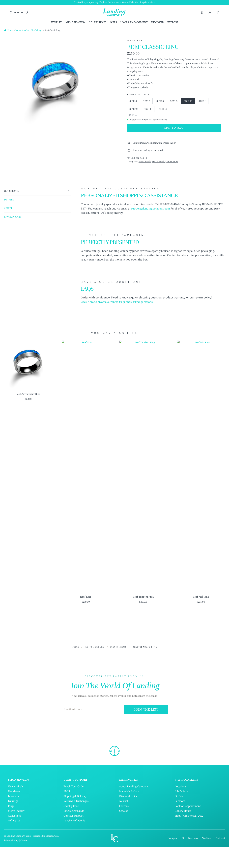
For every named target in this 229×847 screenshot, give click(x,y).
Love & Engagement (134, 22)
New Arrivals (15, 786)
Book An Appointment (188, 806)
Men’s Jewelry (16, 810)
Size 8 (160, 101)
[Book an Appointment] (210, 13)
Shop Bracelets (147, 2)
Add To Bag (174, 127)
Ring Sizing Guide (74, 810)
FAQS (67, 791)
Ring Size (134, 94)
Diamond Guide (128, 796)
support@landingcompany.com (150, 208)
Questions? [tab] (11, 190)
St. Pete (179, 796)
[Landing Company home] (114, 751)
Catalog (123, 810)
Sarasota (180, 801)
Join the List (146, 709)
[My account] (27, 12)
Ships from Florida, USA (189, 815)
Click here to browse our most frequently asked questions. (117, 301)
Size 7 (146, 101)
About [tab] (8, 208)
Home (10, 30)
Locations (180, 786)
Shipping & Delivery (75, 796)
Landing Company (16, 835)
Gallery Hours (183, 810)
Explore (173, 22)
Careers (124, 806)
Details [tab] (9, 199)
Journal (123, 801)
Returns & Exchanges (76, 801)
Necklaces (14, 791)
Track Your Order (74, 786)
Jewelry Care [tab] (12, 216)
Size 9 (174, 101)
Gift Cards (14, 820)
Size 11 (202, 101)
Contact (24, 840)
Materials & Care (129, 791)
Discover (157, 22)
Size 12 (133, 109)
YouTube (206, 838)
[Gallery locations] (202, 12)
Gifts (113, 22)
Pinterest (220, 838)
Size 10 (188, 101)
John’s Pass (181, 791)
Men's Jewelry (75, 22)
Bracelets (13, 796)
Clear (134, 115)
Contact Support (73, 815)
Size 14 (163, 109)
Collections (97, 22)
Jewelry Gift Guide (74, 820)
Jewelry (56, 22)
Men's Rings (36, 30)
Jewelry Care (71, 806)
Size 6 (133, 101)
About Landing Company (134, 786)
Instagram (173, 838)
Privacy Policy (11, 840)
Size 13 (148, 109)
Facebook (193, 838)
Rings (11, 806)
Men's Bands (145, 161)
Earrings (13, 801)
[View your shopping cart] (218, 13)
